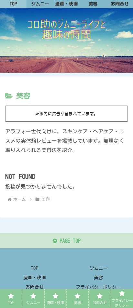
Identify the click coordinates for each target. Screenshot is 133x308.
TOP (34, 268)
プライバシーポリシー (98, 287)
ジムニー (98, 268)
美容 (98, 277)
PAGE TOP (69, 240)
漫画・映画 (34, 277)
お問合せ (35, 287)
